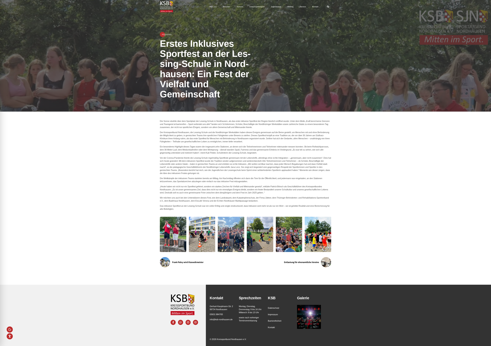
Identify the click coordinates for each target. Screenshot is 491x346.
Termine (240, 7)
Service (303, 7)
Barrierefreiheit (274, 321)
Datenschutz (273, 308)
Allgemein (167, 34)
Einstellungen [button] (10, 329)
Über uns (212, 7)
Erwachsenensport (257, 7)
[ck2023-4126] (309, 317)
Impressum (273, 314)
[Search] (328, 7)
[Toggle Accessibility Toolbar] (9, 336)
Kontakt (315, 7)
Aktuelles (226, 7)
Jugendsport (276, 7)
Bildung (290, 7)
